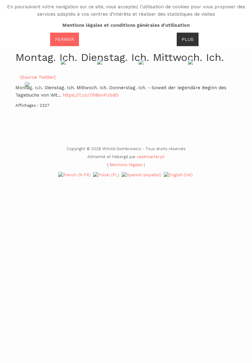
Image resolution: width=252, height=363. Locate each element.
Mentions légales (126, 164)
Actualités (33, 62)
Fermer (64, 39)
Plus (188, 39)
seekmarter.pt (151, 156)
